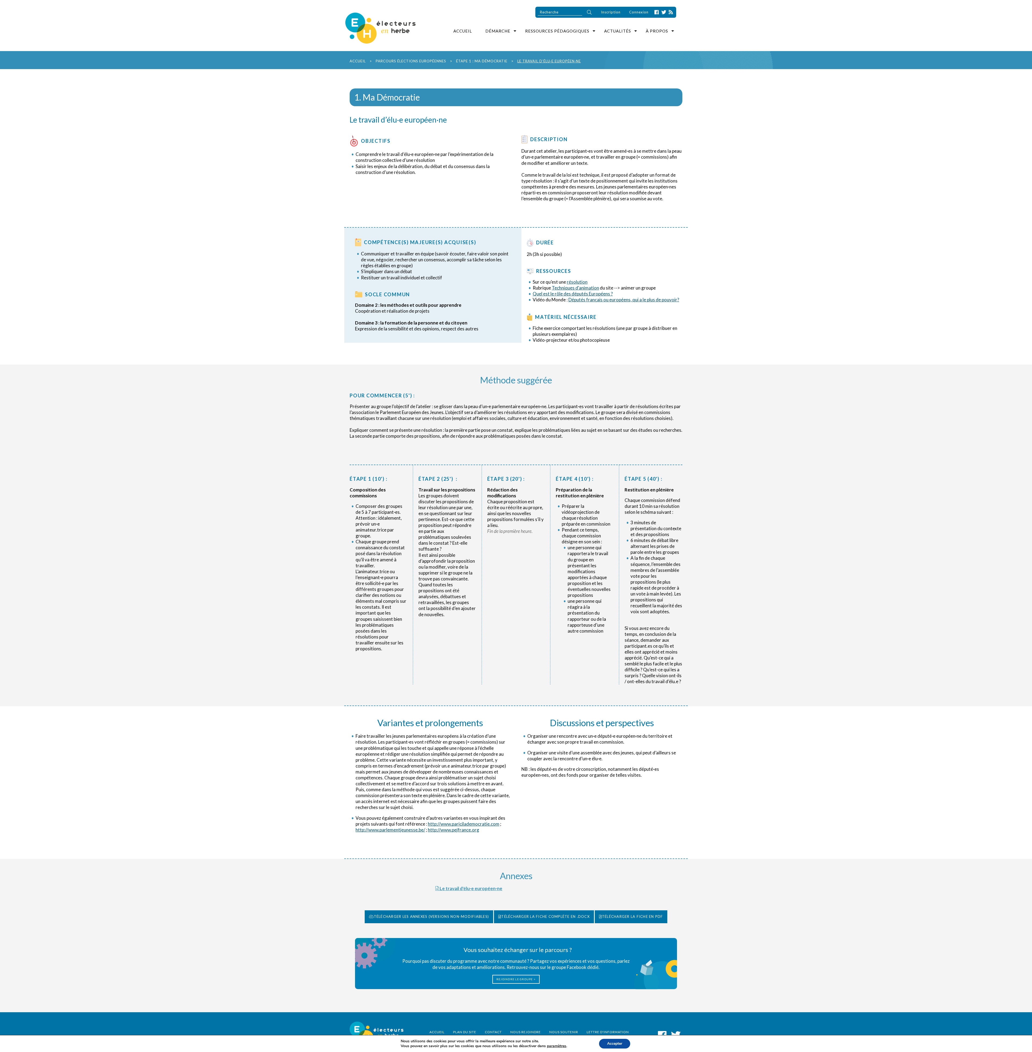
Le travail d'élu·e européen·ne (470, 888)
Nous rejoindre (525, 1032)
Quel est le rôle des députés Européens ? (573, 294)
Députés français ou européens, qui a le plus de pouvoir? (623, 299)
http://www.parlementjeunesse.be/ (390, 830)
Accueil (462, 30)
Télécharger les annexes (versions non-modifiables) (431, 916)
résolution (577, 282)
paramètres (556, 1046)
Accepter (614, 1043)
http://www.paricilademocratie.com (463, 824)
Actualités (617, 30)
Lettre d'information (608, 1032)
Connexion (638, 12)
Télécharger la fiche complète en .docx (545, 916)
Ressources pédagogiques (557, 30)
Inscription (611, 12)
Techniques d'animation (575, 288)
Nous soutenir (563, 1032)
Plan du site (464, 1032)
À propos (657, 30)
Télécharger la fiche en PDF (632, 916)
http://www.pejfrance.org (453, 830)
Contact (493, 1032)
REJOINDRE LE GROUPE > (516, 979)
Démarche (497, 30)
